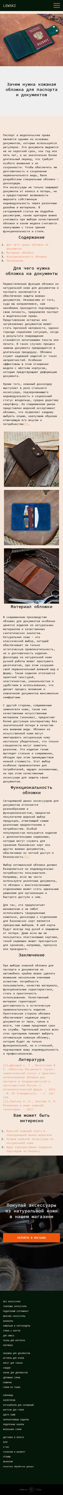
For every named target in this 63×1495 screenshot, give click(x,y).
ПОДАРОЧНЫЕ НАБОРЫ (13, 1424)
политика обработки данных (18, 1466)
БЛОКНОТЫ (8, 1321)
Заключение (14, 260)
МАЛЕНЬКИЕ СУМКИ (12, 1429)
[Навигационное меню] (57, 5)
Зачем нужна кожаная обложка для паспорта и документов (31, 89)
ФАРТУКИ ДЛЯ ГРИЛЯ (13, 1409)
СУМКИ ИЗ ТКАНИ (11, 1387)
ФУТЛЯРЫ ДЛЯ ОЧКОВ (13, 1358)
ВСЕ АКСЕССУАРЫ (11, 1301)
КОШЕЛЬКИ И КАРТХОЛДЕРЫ (16, 1325)
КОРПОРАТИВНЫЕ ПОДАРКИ (16, 1419)
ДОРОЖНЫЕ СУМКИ (11, 1377)
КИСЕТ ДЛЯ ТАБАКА (13, 1363)
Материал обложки (19, 252)
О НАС (6, 1447)
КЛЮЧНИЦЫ (8, 1395)
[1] (25, 857)
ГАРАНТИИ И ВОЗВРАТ (14, 1451)
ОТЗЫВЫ (6, 1456)
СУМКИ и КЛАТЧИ (11, 1330)
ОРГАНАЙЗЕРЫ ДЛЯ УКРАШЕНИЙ (18, 1405)
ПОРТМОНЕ (8, 1345)
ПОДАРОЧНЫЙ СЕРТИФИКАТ (16, 1311)
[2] (25, 424)
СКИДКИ (6, 1367)
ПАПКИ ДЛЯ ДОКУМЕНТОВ (15, 1372)
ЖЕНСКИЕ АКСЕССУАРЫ (14, 1316)
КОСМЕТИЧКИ (9, 1400)
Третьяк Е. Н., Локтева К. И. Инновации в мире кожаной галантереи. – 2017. (30, 1105)
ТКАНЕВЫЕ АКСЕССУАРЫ (14, 1306)
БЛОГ (5, 1442)
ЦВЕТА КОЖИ (9, 1414)
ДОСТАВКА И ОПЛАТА (13, 1437)
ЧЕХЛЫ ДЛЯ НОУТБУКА (14, 1340)
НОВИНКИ (7, 1382)
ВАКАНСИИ (8, 1461)
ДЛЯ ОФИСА (8, 1335)
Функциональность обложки (26, 256)
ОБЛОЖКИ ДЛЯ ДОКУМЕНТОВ (16, 1353)
